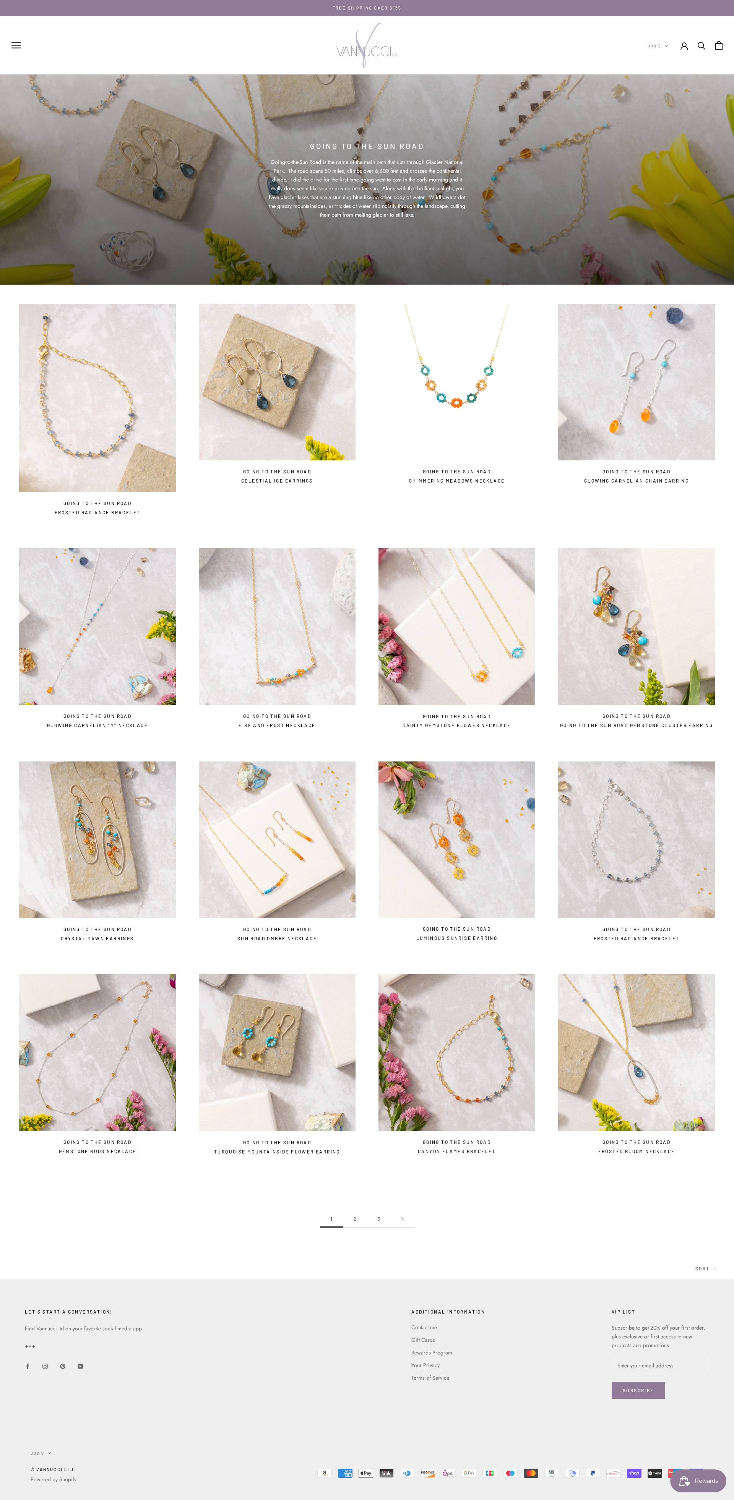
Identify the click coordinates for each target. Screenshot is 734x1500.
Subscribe (638, 1390)
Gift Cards (423, 1340)
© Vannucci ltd (52, 1469)
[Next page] (402, 1219)
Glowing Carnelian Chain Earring (636, 480)
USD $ (654, 46)
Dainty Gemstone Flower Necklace (457, 725)
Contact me (424, 1327)
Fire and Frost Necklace (277, 725)
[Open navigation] (16, 45)
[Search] (702, 45)
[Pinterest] (62, 1365)
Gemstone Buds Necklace (97, 1151)
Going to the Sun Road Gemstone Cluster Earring (636, 725)
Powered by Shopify (53, 1479)
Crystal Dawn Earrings (97, 938)
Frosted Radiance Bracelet (98, 512)
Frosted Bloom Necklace (636, 1151)
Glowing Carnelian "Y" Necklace (97, 725)
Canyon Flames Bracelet (457, 1151)
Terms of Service (430, 1378)
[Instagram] (45, 1365)
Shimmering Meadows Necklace (457, 480)
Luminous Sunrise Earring (457, 938)
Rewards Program (431, 1352)
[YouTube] (80, 1365)
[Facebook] (27, 1365)
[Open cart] (719, 45)
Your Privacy (425, 1365)
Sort (703, 1268)
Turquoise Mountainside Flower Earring (277, 1151)
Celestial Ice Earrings (277, 480)
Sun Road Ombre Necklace (277, 938)
